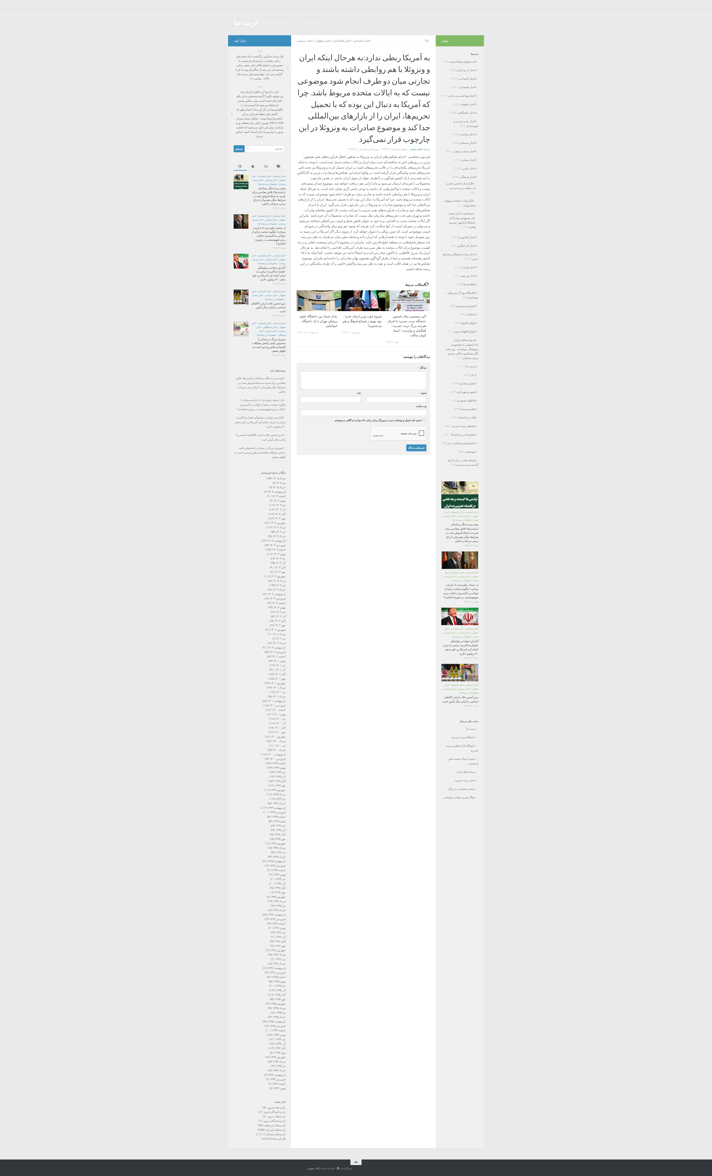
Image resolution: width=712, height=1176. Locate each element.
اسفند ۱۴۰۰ (279, 710)
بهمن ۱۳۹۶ (279, 928)
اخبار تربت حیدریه (465, 780)
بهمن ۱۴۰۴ (279, 500)
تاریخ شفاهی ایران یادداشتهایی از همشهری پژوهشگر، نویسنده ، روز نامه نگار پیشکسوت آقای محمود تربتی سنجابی (462, 349)
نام (358, 393)
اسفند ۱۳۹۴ (279, 1030)
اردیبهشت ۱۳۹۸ (277, 861)
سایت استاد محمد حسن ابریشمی (463, 761)
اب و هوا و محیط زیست (462, 61)
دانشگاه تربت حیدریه (463, 737)
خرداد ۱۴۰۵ (279, 487)
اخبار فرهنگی (467, 177)
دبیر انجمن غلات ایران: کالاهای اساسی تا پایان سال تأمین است (268, 307)
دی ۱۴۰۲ (281, 612)
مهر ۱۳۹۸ (280, 839)
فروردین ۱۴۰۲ (278, 652)
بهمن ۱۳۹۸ (279, 821)
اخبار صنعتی (257, 295)
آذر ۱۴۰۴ (281, 509)
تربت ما (246, 22)
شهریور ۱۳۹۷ (278, 897)
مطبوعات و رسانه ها (267, 184)
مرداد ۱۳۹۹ (279, 794)
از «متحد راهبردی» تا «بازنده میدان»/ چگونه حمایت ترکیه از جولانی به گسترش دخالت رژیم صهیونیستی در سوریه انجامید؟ (268, 235)
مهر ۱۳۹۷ (280, 892)
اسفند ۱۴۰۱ (279, 656)
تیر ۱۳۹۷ (281, 905)
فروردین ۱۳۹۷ (278, 919)
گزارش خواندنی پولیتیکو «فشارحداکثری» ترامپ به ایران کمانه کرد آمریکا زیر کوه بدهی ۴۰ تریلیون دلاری (260, 422)
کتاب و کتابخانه (466, 417)
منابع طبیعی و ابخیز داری (461, 443)
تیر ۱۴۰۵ (281, 482)
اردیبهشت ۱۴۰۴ (277, 540)
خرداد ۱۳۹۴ (279, 1070)
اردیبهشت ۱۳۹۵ (277, 1021)
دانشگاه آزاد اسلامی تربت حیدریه (462, 748)
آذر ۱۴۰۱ (281, 669)
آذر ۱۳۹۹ (281, 776)
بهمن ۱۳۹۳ (279, 1088)
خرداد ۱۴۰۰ (279, 750)
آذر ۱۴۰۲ (281, 616)
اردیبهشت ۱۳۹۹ (277, 807)
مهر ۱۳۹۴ (280, 1052)
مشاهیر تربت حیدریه (463, 426)
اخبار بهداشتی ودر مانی (461, 95)
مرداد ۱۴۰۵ (279, 478)
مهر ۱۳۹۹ (280, 785)
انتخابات (470, 314)
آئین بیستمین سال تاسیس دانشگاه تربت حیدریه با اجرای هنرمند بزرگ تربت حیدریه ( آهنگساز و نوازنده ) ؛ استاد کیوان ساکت (407, 325)
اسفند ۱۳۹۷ (279, 870)
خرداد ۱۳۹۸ (279, 856)
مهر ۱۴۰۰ (280, 732)
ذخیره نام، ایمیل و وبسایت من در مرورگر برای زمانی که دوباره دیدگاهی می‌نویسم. (378, 420)
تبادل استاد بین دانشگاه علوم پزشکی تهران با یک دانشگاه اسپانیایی (318, 321)
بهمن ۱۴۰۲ (279, 607)
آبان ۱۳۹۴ (280, 1048)
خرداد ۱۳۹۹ (279, 803)
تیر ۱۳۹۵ (281, 1012)
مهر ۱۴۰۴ (280, 518)
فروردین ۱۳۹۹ (278, 812)
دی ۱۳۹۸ (281, 825)
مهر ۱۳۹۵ (280, 999)
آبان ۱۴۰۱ (280, 674)
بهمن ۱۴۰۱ (279, 661)
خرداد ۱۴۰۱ (279, 696)
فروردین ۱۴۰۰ (278, 759)
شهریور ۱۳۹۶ (278, 950)
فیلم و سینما (468, 409)
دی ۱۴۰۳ (281, 558)
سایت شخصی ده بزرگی (461, 789)
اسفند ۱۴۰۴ (279, 496)
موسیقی (470, 451)
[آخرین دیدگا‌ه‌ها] (266, 167)
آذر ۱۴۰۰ (281, 723)
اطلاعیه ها (469, 284)
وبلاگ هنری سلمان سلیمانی (459, 797)
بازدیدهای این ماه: (275, 1129)
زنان (472, 375)
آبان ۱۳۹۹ (280, 781)
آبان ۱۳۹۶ (280, 941)
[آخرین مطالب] (240, 167)
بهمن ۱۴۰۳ (279, 554)
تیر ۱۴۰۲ (281, 638)
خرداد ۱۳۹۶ (279, 963)
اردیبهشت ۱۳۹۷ (277, 914)
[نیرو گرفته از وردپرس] (338, 1168)
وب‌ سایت (421, 406)
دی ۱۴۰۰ (281, 718)
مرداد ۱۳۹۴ (279, 1061)
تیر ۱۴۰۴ (281, 531)
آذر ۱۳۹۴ (281, 1043)
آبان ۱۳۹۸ (280, 834)
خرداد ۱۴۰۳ (279, 589)
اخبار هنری (469, 267)
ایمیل (422, 393)
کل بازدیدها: (279, 1138)
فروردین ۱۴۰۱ (278, 705)
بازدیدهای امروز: (276, 1107)
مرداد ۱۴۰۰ (279, 741)
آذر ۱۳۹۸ (281, 830)
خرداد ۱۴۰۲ (279, 643)
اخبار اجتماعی (361, 40)
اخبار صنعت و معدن (464, 151)
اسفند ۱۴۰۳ (279, 549)
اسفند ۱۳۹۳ (279, 1083)
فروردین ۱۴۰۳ (278, 598)
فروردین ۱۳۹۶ (278, 972)
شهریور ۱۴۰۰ (278, 736)
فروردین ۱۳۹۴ (278, 1079)
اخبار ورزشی (467, 275)
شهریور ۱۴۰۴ (278, 523)
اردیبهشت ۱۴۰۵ (277, 491)
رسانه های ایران (466, 771)
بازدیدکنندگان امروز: (274, 1112)
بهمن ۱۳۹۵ (279, 981)
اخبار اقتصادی (341, 40)
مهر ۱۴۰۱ (280, 678)
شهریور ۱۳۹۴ (278, 1057)
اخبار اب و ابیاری (465, 70)
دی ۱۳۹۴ (281, 1039)
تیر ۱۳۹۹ (281, 799)
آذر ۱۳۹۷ (281, 883)
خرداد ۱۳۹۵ (279, 1017)
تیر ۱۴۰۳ (281, 585)
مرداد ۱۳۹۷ (279, 901)
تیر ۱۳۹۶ (281, 959)
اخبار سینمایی (467, 142)
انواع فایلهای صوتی (464, 331)
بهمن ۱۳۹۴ (279, 1035)
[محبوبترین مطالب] (253, 167)
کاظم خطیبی (416, 149)
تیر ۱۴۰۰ (281, 745)
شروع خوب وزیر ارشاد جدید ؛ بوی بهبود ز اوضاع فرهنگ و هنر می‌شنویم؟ (362, 321)
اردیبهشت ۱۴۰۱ (277, 701)
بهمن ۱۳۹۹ (279, 767)
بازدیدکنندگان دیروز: (274, 1121)
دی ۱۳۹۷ (281, 879)
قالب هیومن (313, 1168)
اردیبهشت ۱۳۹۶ (277, 968)
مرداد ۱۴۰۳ (279, 580)
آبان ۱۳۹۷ (280, 888)
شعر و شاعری (467, 383)
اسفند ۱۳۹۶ (279, 923)
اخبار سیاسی (304, 40)
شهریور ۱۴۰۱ (278, 683)
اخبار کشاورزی (466, 237)
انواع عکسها (468, 323)
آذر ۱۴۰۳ (281, 563)
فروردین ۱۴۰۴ (278, 545)
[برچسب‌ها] (279, 167)
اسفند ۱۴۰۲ (279, 603)
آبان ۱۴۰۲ (280, 621)
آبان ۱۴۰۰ (280, 727)
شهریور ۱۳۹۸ (278, 843)
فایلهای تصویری (466, 400)
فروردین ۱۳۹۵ (278, 1026)
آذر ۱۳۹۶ (281, 937)
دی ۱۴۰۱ (281, 665)
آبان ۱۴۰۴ (280, 514)
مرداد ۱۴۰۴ (279, 527)
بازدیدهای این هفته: (274, 1125)
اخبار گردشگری (466, 245)
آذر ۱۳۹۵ (281, 990)
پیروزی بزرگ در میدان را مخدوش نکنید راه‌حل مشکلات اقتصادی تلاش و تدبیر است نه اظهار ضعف (260, 452)
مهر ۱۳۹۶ (280, 945)
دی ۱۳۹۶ (281, 932)
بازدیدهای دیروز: (276, 1116)
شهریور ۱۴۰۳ (278, 576)
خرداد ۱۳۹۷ (279, 910)
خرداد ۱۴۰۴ (279, 536)
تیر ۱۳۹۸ (281, 852)
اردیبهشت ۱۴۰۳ (277, 594)
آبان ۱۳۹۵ (280, 994)
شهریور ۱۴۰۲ (278, 629)
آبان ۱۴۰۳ (280, 567)
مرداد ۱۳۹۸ (279, 848)
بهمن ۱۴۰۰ (279, 714)
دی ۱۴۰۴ (281, 505)
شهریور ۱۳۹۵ (278, 1003)
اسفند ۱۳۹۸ (279, 816)
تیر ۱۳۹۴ (281, 1066)
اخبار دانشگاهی (270, 327)
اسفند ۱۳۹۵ (279, 977)
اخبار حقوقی (323, 40)
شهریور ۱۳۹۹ (278, 790)
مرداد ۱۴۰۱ (279, 687)
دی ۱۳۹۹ (281, 772)
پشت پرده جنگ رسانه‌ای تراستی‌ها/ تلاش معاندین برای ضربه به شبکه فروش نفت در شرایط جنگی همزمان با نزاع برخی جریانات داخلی (269, 196)
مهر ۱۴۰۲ (280, 625)
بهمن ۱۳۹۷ (279, 874)
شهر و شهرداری (466, 392)
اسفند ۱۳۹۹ (279, 763)
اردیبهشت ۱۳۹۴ (277, 1075)
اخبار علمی (468, 168)
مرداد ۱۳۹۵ (279, 1008)
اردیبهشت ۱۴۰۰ (277, 754)
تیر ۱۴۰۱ (281, 692)
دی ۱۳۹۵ (281, 986)
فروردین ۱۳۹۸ (278, 865)
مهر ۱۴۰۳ (280, 572)
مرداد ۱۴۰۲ (279, 634)
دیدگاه (422, 367)
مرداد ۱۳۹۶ (279, 954)
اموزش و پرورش (465, 306)
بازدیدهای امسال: (275, 1134)
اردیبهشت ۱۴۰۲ (277, 647)
